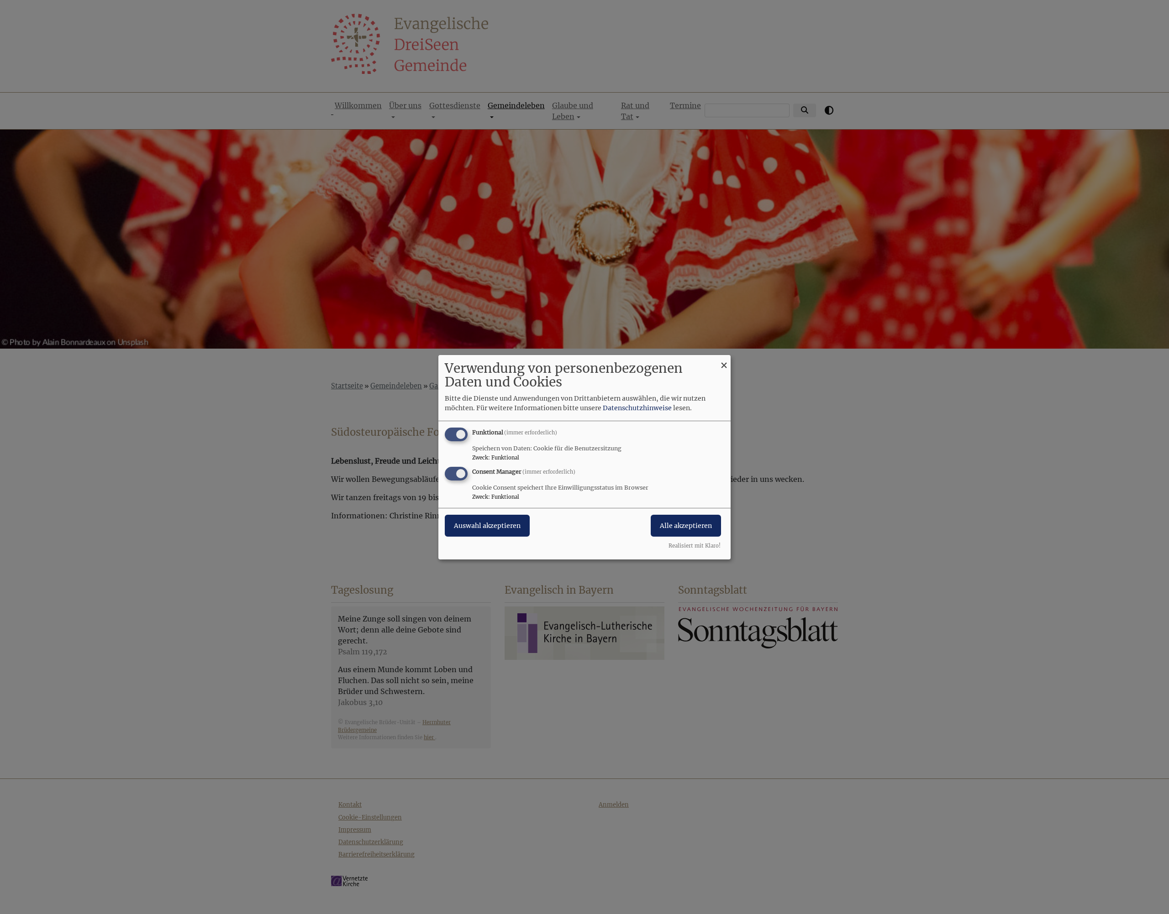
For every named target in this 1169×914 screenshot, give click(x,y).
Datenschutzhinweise (637, 408)
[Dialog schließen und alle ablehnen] (724, 360)
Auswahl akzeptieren (487, 526)
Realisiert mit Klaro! (695, 546)
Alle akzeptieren (686, 526)
